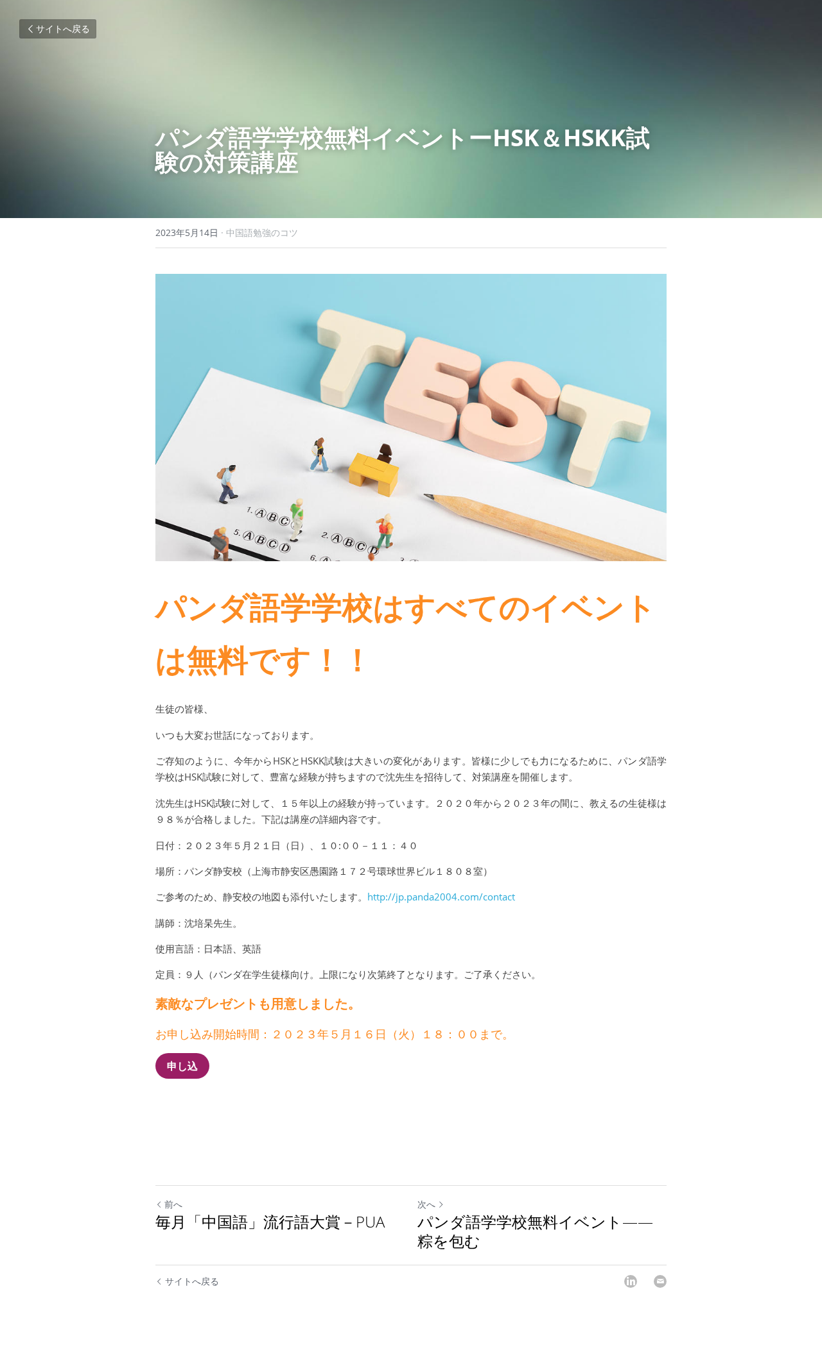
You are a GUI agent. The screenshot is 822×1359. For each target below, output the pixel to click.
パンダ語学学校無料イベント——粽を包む (535, 1231)
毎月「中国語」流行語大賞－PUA (270, 1221)
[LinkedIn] (630, 1281)
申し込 (182, 1066)
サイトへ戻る (63, 28)
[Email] (660, 1281)
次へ (426, 1204)
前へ (173, 1204)
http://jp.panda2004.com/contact (441, 896)
